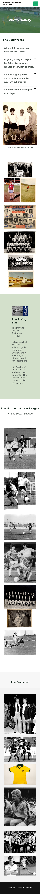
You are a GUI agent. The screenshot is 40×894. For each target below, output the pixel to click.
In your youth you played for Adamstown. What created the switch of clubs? (19, 63)
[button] (20, 50)
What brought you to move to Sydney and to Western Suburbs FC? (16, 78)
